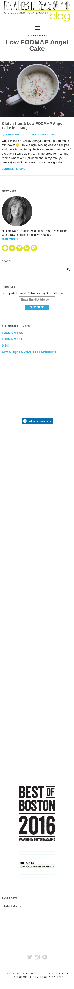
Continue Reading (13, 169)
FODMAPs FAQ (12, 333)
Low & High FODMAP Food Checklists (29, 352)
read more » (10, 238)
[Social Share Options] (11, 483)
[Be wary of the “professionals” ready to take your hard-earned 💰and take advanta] (37, 456)
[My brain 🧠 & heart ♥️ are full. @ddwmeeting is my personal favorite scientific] (37, 632)
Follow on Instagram (39, 421)
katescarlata (15, 134)
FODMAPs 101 (12, 339)
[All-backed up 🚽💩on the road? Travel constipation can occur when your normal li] (37, 515)
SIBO (5, 345)
